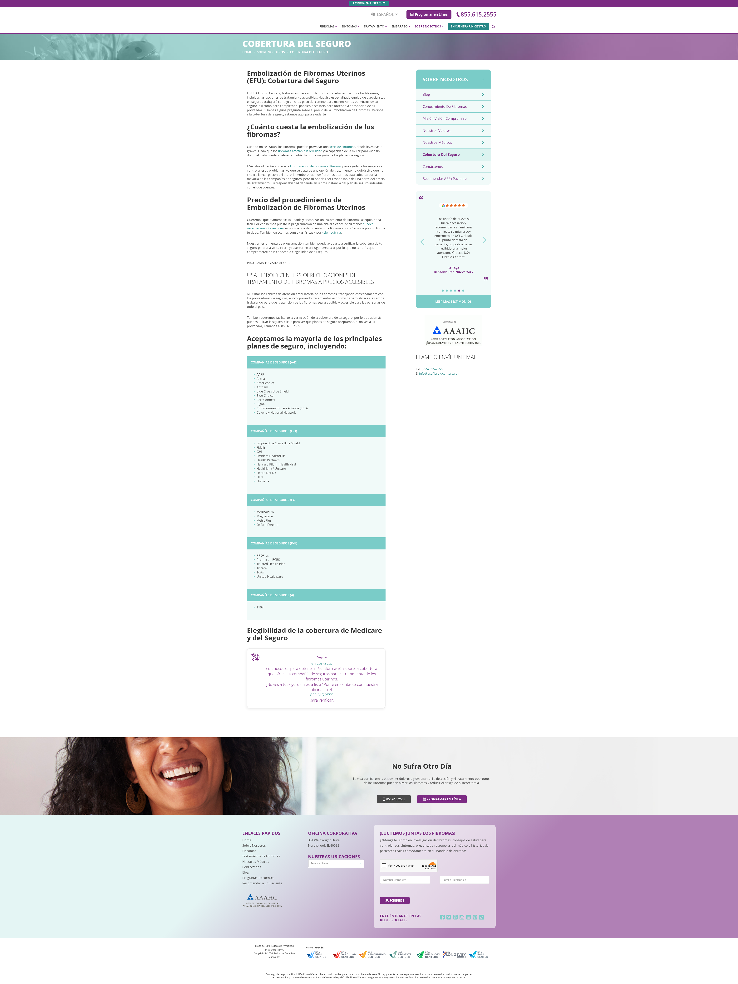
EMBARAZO (399, 26)
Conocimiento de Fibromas (445, 106)
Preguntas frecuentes (258, 878)
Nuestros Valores (436, 130)
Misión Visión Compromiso (445, 118)
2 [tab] (447, 291)
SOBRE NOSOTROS (428, 26)
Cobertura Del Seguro (441, 154)
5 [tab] (459, 291)
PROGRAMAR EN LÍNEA (443, 799)
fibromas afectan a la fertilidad (300, 151)
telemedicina (331, 232)
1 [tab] (443, 291)
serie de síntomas (342, 147)
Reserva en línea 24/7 (369, 3)
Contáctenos (433, 166)
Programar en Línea (431, 14)
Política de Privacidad (282, 945)
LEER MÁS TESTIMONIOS (453, 302)
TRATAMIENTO (374, 26)
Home (247, 52)
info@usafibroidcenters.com (439, 373)
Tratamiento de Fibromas (261, 856)
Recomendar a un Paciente (262, 883)
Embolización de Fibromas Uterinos (316, 166)
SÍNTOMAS (349, 26)
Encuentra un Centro (468, 26)
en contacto (321, 663)
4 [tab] (455, 291)
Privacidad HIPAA (274, 949)
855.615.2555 (478, 14)
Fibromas (249, 851)
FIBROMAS (326, 26)
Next (485, 239)
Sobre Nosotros (254, 845)
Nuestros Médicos (437, 142)
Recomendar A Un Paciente (445, 178)
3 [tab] (451, 291)
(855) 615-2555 (432, 369)
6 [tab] (463, 291)
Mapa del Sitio (262, 945)
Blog (426, 94)
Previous (422, 240)
